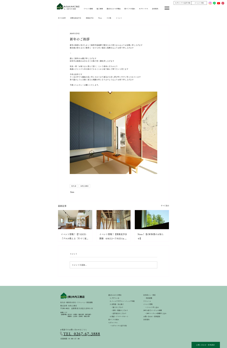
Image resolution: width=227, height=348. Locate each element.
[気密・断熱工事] (113, 219)
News (100, 18)
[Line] (214, 3)
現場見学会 (90, 18)
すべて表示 (165, 205)
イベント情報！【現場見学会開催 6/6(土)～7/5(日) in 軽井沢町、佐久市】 (113, 237)
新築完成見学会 (75, 18)
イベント (119, 18)
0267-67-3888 (87, 334)
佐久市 (73, 186)
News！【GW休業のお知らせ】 (151, 236)
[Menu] (166, 8)
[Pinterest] (223, 3)
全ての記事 (62, 18)
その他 (109, 18)
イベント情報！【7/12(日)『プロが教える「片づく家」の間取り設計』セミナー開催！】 (75, 237)
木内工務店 (84, 186)
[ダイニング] (75, 219)
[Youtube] (218, 3)
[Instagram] (210, 3)
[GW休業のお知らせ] (152, 219)
